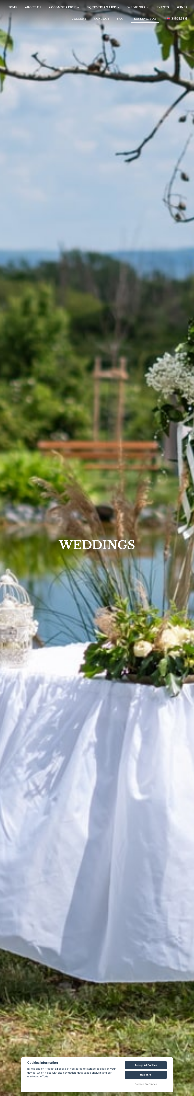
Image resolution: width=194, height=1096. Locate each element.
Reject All (145, 1074)
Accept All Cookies (146, 1065)
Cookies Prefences (146, 1084)
